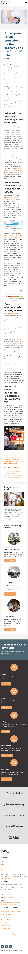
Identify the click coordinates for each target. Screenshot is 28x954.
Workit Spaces (13, 314)
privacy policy (7, 878)
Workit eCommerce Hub (11, 101)
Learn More (9, 560)
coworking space (9, 324)
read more (7, 519)
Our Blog (6, 707)
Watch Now (7, 755)
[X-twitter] (6, 946)
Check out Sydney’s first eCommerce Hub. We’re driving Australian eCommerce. (13, 461)
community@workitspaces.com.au (11, 902)
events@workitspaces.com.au (9, 905)
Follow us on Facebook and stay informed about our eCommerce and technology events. (14, 455)
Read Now (6, 779)
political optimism (9, 73)
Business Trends (17, 467)
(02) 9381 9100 (10, 897)
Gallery (6, 731)
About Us (6, 683)
